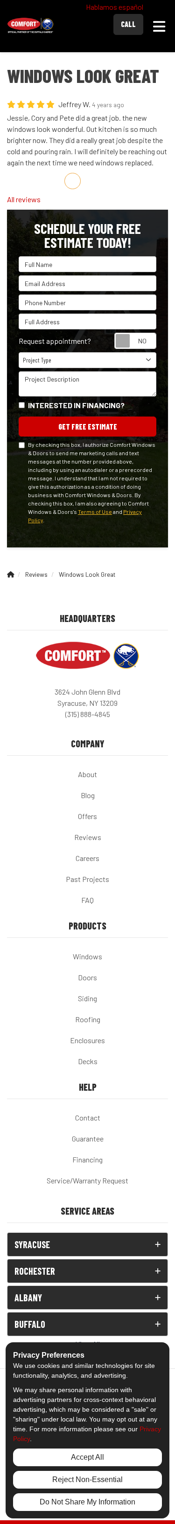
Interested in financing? (76, 405)
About (87, 774)
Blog (88, 795)
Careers (87, 858)
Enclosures (87, 1040)
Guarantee (88, 1138)
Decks (88, 1061)
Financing (87, 1159)
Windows (87, 956)
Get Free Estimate (87, 426)
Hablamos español (114, 6)
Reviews (87, 837)
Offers (87, 816)
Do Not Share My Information (87, 1502)
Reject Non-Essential (87, 1479)
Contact (87, 1117)
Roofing (87, 1019)
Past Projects (87, 879)
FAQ (87, 899)
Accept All (87, 1457)
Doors (87, 977)
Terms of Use (95, 511)
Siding (87, 998)
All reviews (24, 199)
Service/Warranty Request (87, 1180)
